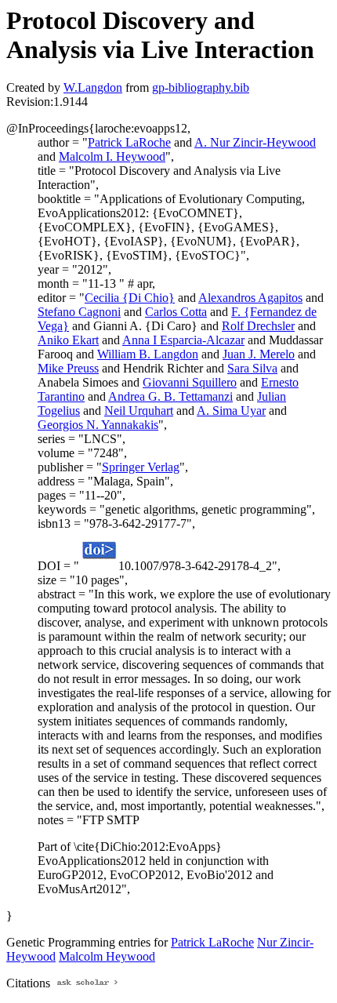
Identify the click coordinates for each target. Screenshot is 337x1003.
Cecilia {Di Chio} (130, 297)
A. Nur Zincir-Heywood (255, 142)
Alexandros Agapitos (250, 297)
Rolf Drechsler (258, 326)
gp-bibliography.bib (200, 87)
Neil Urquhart (138, 410)
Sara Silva (252, 368)
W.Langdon (92, 87)
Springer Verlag (140, 467)
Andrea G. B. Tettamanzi (170, 396)
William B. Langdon (147, 354)
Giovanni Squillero (190, 382)
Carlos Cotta (176, 311)
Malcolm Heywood (107, 956)
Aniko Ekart (68, 340)
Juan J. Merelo (259, 354)
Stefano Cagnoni (79, 311)
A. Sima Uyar (231, 410)
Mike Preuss (68, 368)
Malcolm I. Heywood (112, 156)
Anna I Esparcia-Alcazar (183, 340)
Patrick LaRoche (129, 142)
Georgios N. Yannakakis (98, 424)
